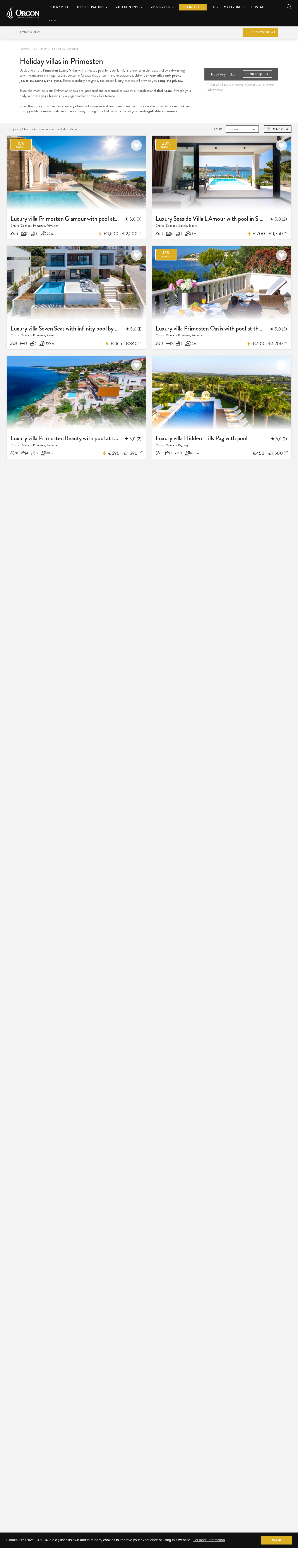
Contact (258, 7)
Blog (214, 7)
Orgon (25, 49)
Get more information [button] (209, 1540)
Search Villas (263, 32)
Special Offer (193, 7)
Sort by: (217, 129)
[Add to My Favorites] (136, 145)
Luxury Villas (59, 7)
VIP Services (160, 7)
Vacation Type (127, 7)
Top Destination (90, 7)
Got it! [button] (276, 1540)
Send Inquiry (257, 74)
